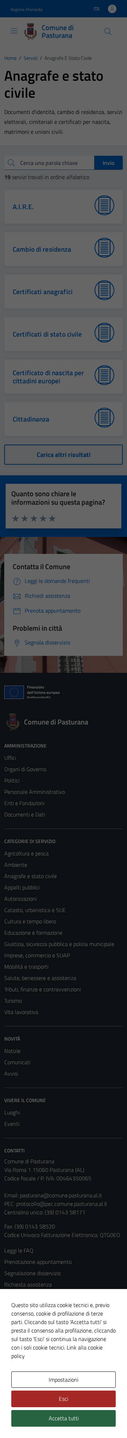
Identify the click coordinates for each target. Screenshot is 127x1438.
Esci (63, 1398)
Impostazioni (63, 1379)
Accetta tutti (64, 1418)
